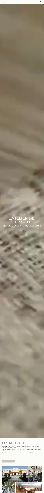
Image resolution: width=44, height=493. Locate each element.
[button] (41, 2)
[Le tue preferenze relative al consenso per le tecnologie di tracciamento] (2, 491)
